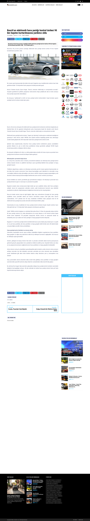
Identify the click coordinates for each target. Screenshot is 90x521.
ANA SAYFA (34, 4)
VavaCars (51, 494)
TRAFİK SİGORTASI (53, 490)
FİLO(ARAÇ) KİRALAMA (50, 485)
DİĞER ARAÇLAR (59, 4)
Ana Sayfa (75, 519)
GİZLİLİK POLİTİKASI (58, 485)
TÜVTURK (53, 492)
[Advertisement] (45, 16)
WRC (55, 494)
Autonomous (58, 480)
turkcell (54, 499)
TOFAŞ (48, 490)
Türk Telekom (58, 492)
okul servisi (49, 499)
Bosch (9, 302)
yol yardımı (49, 501)
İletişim (25, 1)
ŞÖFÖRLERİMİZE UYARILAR (56, 501)
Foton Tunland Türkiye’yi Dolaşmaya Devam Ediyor (13, 496)
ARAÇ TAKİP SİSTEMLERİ (50, 480)
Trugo (58, 490)
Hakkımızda (19, 1)
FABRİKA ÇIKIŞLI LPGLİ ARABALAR (52, 483)
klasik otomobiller (50, 497)
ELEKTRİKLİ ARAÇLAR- (50, 4)
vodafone (58, 499)
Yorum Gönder (10, 320)
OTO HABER (26, 35)
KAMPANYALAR (41, 4)
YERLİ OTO (59, 494)
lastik (56, 497)
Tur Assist (49, 492)
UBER (47, 494)
